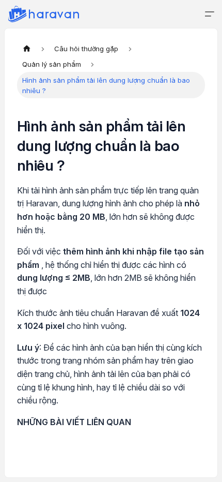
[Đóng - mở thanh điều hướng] (209, 14)
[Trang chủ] (27, 48)
